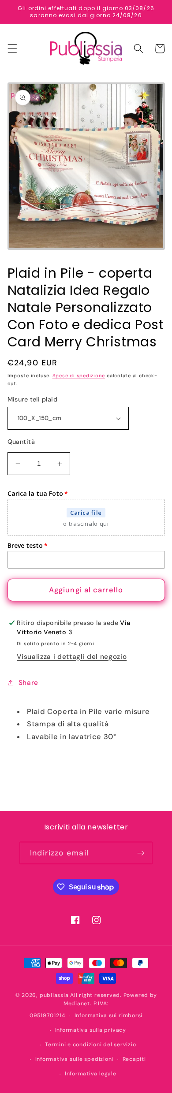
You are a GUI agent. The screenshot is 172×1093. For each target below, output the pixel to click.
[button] (11, 48)
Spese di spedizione (78, 375)
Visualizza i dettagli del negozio (72, 656)
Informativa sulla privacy (90, 1030)
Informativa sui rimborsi (108, 1015)
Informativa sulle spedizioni (74, 1059)
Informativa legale (90, 1073)
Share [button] (28, 682)
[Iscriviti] (140, 853)
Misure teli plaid (32, 399)
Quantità (21, 442)
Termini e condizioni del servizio (90, 1044)
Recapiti (134, 1059)
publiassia (54, 995)
